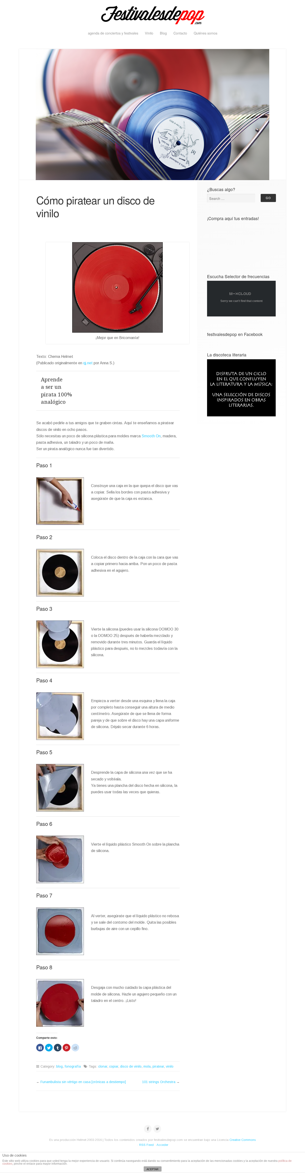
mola (147, 1066)
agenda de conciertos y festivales (113, 32)
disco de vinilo (131, 1066)
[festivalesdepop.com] (152, 14)
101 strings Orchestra (158, 1082)
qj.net (88, 363)
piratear (158, 1066)
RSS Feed (146, 1145)
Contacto (180, 32)
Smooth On (151, 436)
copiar (113, 1066)
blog (59, 1066)
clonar (102, 1066)
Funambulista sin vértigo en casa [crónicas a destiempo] (83, 1082)
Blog (163, 32)
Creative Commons (242, 1140)
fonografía (73, 1066)
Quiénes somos (205, 32)
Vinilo (149, 32)
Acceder (162, 1145)
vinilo (169, 1066)
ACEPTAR (152, 1169)
